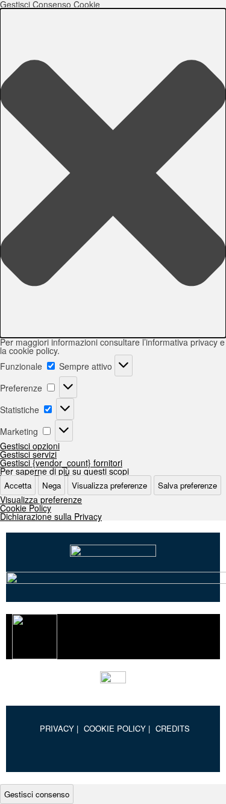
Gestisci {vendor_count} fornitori (61, 463)
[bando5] (113, 682)
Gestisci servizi (28, 454)
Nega (51, 485)
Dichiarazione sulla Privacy (51, 516)
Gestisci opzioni (30, 446)
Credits (172, 728)
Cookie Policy (25, 508)
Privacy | (59, 728)
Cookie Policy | (117, 728)
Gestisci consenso (36, 794)
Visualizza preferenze (109, 485)
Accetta (17, 485)
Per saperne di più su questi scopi (64, 471)
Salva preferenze (187, 485)
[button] (113, 173)
